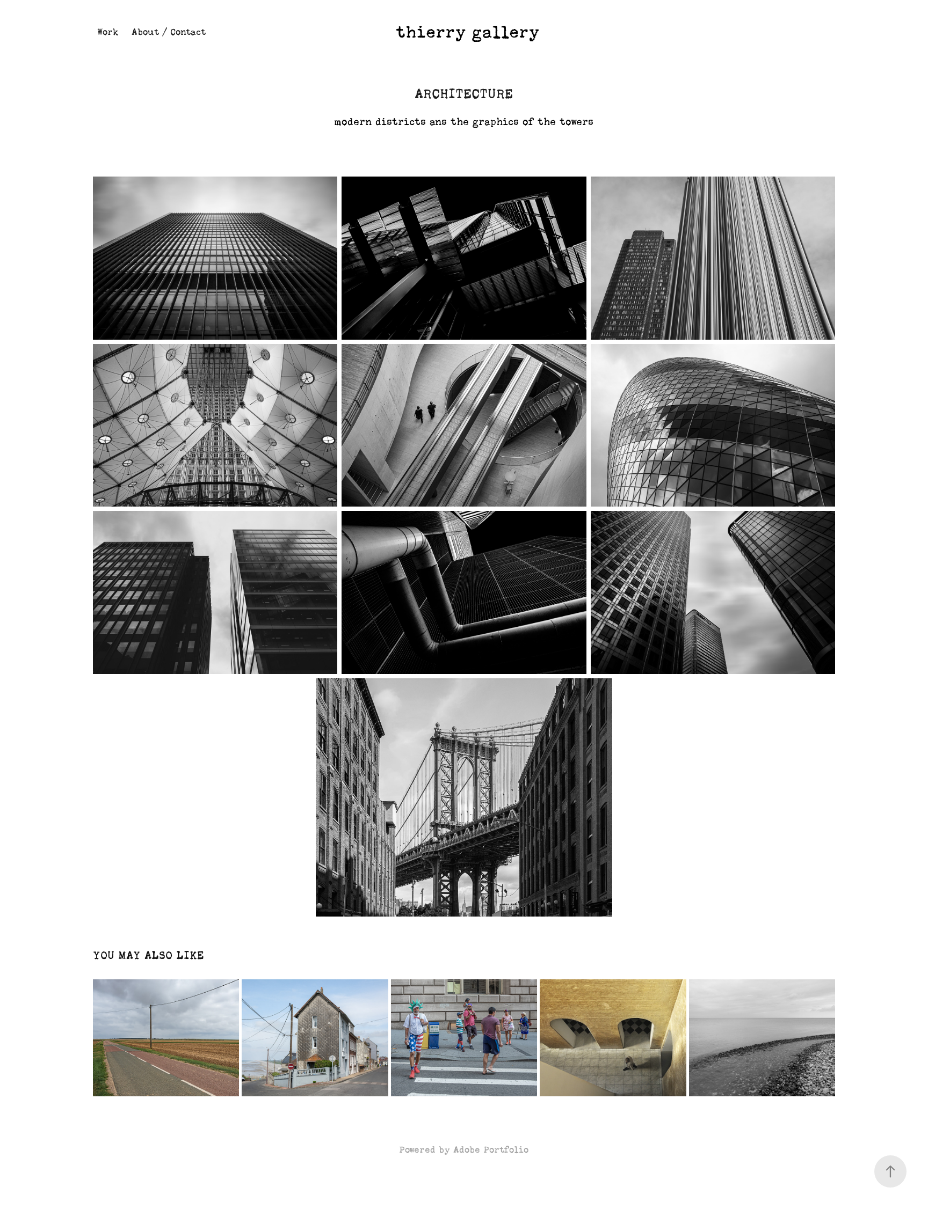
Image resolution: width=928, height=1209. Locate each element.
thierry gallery (468, 32)
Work (108, 32)
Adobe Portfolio (490, 1150)
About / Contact (169, 32)
